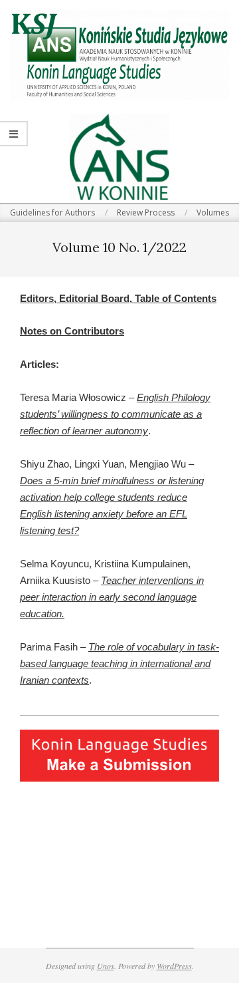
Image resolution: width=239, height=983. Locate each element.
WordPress (174, 965)
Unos (105, 965)
